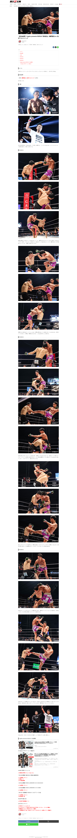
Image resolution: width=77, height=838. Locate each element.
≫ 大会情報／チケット (22, 777)
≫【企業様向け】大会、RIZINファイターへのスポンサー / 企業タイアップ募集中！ (35, 810)
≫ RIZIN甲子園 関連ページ (23, 801)
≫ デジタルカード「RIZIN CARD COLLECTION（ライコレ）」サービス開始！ (34, 807)
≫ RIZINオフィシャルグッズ (24, 805)
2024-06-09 (24, 813)
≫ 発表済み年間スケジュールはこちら (26, 772)
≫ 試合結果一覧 (21, 796)
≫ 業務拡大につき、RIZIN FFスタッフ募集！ (27, 808)
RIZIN (23, 42)
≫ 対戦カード (21, 779)
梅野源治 (23, 77)
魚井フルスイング (30, 77)
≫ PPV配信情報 (21, 780)
